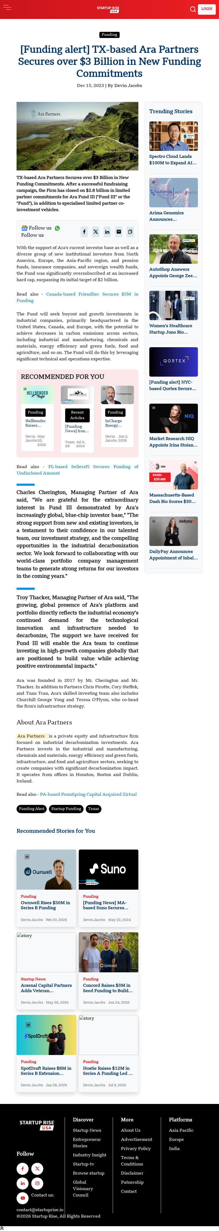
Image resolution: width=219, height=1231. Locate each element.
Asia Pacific (181, 1131)
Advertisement (136, 1140)
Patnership (132, 1182)
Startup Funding (66, 809)
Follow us (40, 228)
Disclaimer (132, 1173)
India (174, 1149)
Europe (176, 1140)
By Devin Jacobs (125, 86)
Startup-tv (83, 1164)
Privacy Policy (136, 1149)
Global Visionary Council (83, 1189)
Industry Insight (89, 1155)
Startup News (33, 979)
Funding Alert (31, 809)
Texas (93, 809)
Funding (109, 35)
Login (206, 9)
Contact (129, 1192)
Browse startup (88, 1173)
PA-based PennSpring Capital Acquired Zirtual (88, 795)
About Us (130, 1131)
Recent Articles (77, 415)
